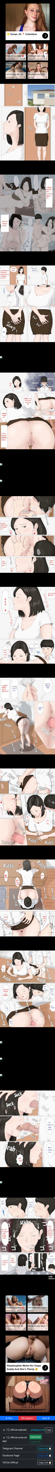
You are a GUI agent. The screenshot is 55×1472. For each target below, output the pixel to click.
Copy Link (35, 1441)
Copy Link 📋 (45, 1448)
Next (45, 1418)
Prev (10, 1418)
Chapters (28, 1418)
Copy (48, 1429)
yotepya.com (38, 1429)
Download (35, 1437)
